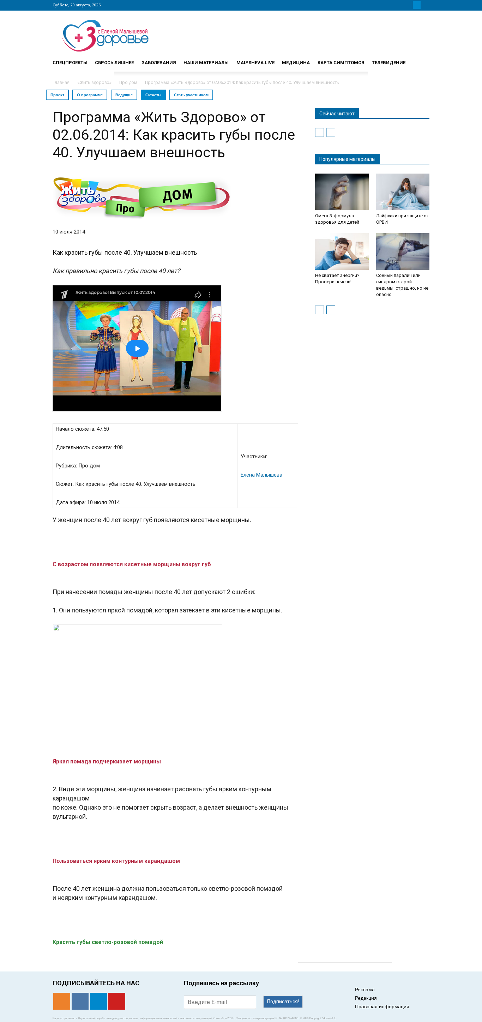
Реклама (365, 989)
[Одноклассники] (400, 5)
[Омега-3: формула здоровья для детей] (342, 192)
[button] (420, 59)
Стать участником (191, 95)
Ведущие (124, 95)
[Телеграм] (417, 5)
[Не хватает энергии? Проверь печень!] (342, 251)
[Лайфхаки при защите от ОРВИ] (403, 192)
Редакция (366, 998)
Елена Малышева (261, 475)
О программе (90, 95)
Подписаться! (283, 1001)
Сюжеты (153, 95)
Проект (57, 95)
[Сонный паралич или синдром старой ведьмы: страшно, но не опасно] (403, 251)
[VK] (408, 5)
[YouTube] (425, 5)
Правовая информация (382, 1006)
